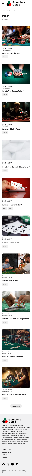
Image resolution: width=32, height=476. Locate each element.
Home (3, 10)
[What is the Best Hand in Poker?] (16, 377)
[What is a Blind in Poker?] (16, 112)
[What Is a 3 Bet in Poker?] (16, 36)
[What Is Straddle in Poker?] (16, 339)
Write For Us (6, 455)
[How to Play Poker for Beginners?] (16, 301)
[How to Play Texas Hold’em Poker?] (16, 150)
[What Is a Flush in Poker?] (16, 188)
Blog (8, 10)
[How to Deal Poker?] (16, 263)
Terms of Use (6, 449)
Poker (5, 57)
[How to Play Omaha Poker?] (16, 74)
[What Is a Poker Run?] (16, 226)
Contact (4, 458)
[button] (3, 3)
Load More (16, 406)
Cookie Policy (6, 452)
